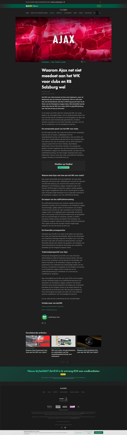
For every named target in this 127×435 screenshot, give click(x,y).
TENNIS (81, 12)
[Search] (99, 13)
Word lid (63, 374)
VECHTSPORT (88, 12)
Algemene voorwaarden (57, 378)
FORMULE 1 (59, 12)
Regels (44, 392)
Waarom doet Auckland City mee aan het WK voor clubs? (87, 351)
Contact (49, 392)
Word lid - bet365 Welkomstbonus (49, 309)
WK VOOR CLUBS (59, 62)
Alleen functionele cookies (89, 432)
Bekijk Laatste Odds (63, 167)
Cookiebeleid (26, 433)
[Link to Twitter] (84, 62)
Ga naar (61, 9)
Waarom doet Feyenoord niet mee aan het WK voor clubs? (36, 351)
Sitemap (82, 392)
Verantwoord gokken (64, 392)
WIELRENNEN (68, 12)
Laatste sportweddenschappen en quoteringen (53, 306)
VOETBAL (52, 12)
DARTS (75, 12)
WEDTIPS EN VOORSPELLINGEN (39, 12)
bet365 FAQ (55, 392)
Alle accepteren (98, 432)
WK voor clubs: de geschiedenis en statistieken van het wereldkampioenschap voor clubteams (63, 353)
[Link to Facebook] (82, 62)
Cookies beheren (78, 432)
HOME (27, 12)
